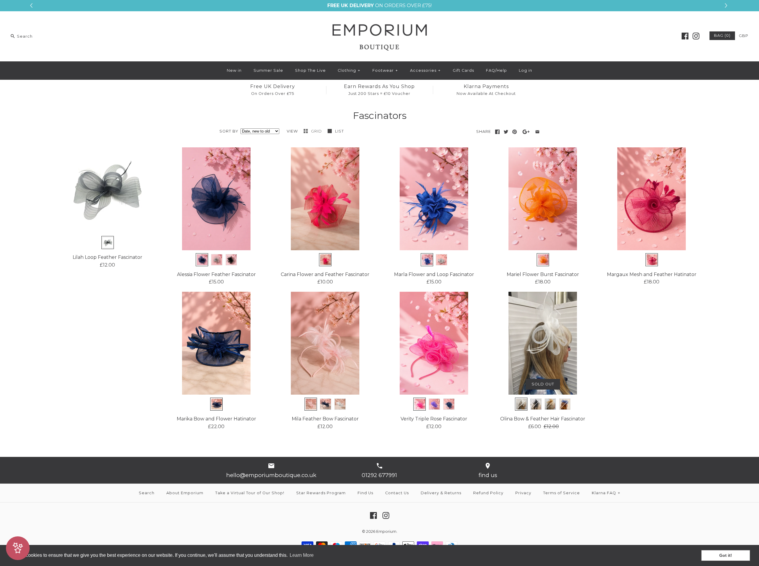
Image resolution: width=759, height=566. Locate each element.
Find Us (365, 493)
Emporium (386, 531)
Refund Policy (488, 493)
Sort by (228, 131)
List (339, 131)
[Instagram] (696, 36)
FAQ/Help (496, 70)
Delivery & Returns (441, 493)
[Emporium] (379, 21)
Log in (525, 70)
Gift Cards (463, 70)
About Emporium (184, 493)
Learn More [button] (302, 555)
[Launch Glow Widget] (18, 548)
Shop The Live (310, 70)
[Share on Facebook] (497, 132)
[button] (727, 5)
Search (146, 493)
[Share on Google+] (526, 132)
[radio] (107, 242)
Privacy (523, 493)
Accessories (425, 70)
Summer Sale (268, 70)
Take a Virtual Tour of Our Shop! (249, 493)
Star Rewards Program (321, 493)
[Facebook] (685, 36)
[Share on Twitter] (506, 132)
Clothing (349, 70)
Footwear (385, 70)
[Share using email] (537, 132)
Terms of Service (561, 493)
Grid (317, 131)
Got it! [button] (725, 555)
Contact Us (397, 493)
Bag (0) (722, 35)
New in (234, 70)
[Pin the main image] (514, 132)
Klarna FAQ (606, 493)
